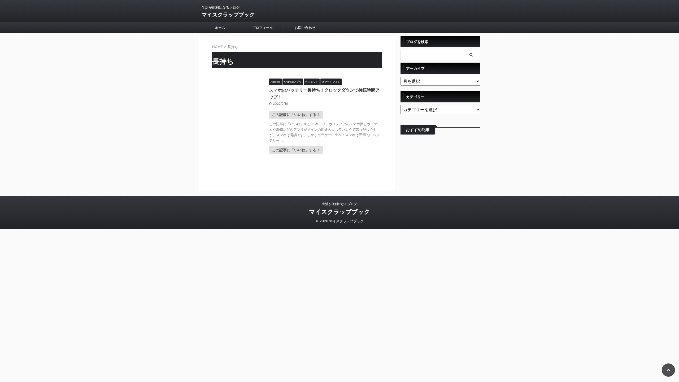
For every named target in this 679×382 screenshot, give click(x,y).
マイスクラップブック (228, 14)
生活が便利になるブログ (339, 204)
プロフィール (262, 27)
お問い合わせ (305, 27)
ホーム (220, 27)
